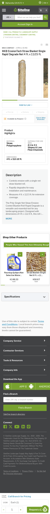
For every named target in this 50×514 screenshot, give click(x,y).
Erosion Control (11, 35)
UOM (5, 502)
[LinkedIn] (23, 428)
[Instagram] (29, 428)
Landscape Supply (30, 32)
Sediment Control (28, 35)
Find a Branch (10, 394)
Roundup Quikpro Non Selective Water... (14, 274)
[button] (13, 3)
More (9, 219)
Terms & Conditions (11, 471)
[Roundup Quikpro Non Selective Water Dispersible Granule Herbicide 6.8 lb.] (14, 262)
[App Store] (13, 384)
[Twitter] (11, 428)
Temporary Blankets (13, 37)
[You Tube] (17, 428)
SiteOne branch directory (14, 414)
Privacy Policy (27, 471)
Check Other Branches (41, 118)
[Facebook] (5, 428)
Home (5, 32)
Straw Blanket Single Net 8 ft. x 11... (36, 274)
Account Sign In (25, 24)
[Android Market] (37, 384)
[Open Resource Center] (45, 509)
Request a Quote (37, 510)
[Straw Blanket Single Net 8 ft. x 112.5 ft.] (36, 262)
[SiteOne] (22, 12)
